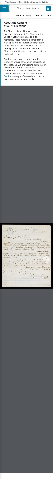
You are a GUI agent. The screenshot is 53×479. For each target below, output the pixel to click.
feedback (8, 76)
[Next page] (46, 259)
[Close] (48, 23)
